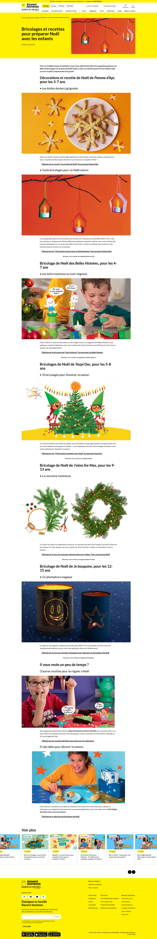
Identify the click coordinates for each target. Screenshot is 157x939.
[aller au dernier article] (129, 872)
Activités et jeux (30, 17)
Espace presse (125, 901)
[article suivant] (133, 872)
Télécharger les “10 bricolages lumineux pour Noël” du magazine (72, 453)
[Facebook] (30, 897)
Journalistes (92, 905)
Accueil (23, 17)
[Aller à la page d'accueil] (30, 11)
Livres (102, 11)
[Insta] (24, 897)
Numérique (111, 11)
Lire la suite (27, 926)
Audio (120, 11)
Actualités (45, 11)
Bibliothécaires (93, 908)
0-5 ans (53, 6)
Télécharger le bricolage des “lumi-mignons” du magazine (72, 352)
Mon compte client (106, 901)
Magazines (93, 11)
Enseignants (92, 898)
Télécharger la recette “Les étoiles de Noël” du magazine (70, 164)
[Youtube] (37, 897)
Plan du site (124, 914)
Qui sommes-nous (127, 898)
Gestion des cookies (95, 932)
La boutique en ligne (110, 6)
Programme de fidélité (108, 905)
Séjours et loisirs (129, 11)
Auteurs (90, 901)
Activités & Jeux (71, 11)
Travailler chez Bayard (128, 908)
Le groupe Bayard (126, 905)
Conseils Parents (57, 11)
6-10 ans (61, 6)
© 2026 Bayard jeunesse (127, 932)
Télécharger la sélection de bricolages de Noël (60, 816)
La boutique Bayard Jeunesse (110, 898)
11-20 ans (70, 6)
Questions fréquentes (95, 884)
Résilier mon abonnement (108, 908)
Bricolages (37, 17)
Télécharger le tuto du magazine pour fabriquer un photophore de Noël (75, 653)
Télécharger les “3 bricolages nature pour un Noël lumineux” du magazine (77, 251)
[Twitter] (43, 897)
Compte (133, 7)
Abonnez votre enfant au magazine (78, 256)
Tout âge (46, 6)
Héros (84, 11)
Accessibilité (131, 934)
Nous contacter (93, 887)
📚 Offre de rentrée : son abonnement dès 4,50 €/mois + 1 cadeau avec (76, 1)
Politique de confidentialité (110, 932)
